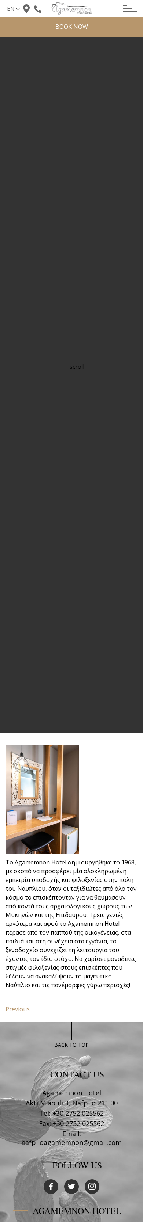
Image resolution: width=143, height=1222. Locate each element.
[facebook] (51, 1186)
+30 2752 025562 (78, 1113)
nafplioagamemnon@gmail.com (71, 1142)
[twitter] (71, 1186)
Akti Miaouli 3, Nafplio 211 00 (72, 1103)
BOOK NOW (71, 27)
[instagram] (92, 1186)
